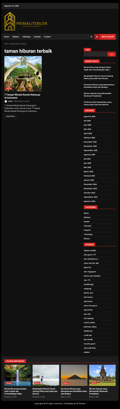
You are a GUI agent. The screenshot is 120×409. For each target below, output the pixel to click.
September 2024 (90, 197)
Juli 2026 (87, 121)
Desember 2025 (90, 142)
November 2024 (90, 188)
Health (86, 221)
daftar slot (88, 293)
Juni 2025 (87, 163)
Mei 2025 (87, 167)
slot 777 (87, 280)
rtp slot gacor (90, 344)
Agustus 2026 (89, 116)
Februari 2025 (89, 176)
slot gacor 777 (90, 255)
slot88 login (89, 284)
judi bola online (90, 327)
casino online (89, 322)
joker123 (87, 267)
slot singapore (90, 272)
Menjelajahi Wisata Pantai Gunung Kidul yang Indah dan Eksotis (46, 375)
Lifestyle (37, 37)
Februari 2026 (89, 137)
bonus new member (92, 276)
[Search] (91, 37)
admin (10, 101)
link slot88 (88, 339)
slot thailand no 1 (91, 259)
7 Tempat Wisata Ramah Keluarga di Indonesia (23, 73)
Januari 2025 (89, 180)
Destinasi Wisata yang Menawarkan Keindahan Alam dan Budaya (74, 375)
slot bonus (88, 297)
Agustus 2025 (89, 154)
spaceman (88, 301)
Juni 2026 (87, 125)
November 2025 (90, 146)
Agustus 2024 (89, 201)
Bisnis (6, 37)
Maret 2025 (88, 171)
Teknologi (26, 37)
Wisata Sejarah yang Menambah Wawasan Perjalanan (102, 375)
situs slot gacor (90, 305)
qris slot (87, 314)
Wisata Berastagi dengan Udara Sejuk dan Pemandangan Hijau (17, 375)
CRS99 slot (88, 331)
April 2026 (88, 133)
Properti (47, 37)
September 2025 (90, 150)
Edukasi (16, 37)
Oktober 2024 (89, 193)
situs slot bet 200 (91, 263)
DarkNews (68, 403)
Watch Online (108, 37)
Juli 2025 (87, 159)
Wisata (9, 88)
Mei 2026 (87, 129)
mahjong (87, 288)
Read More (10, 116)
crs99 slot (88, 335)
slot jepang (88, 318)
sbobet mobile (90, 250)
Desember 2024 (90, 184)
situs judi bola (90, 348)
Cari (87, 50)
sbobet (87, 352)
